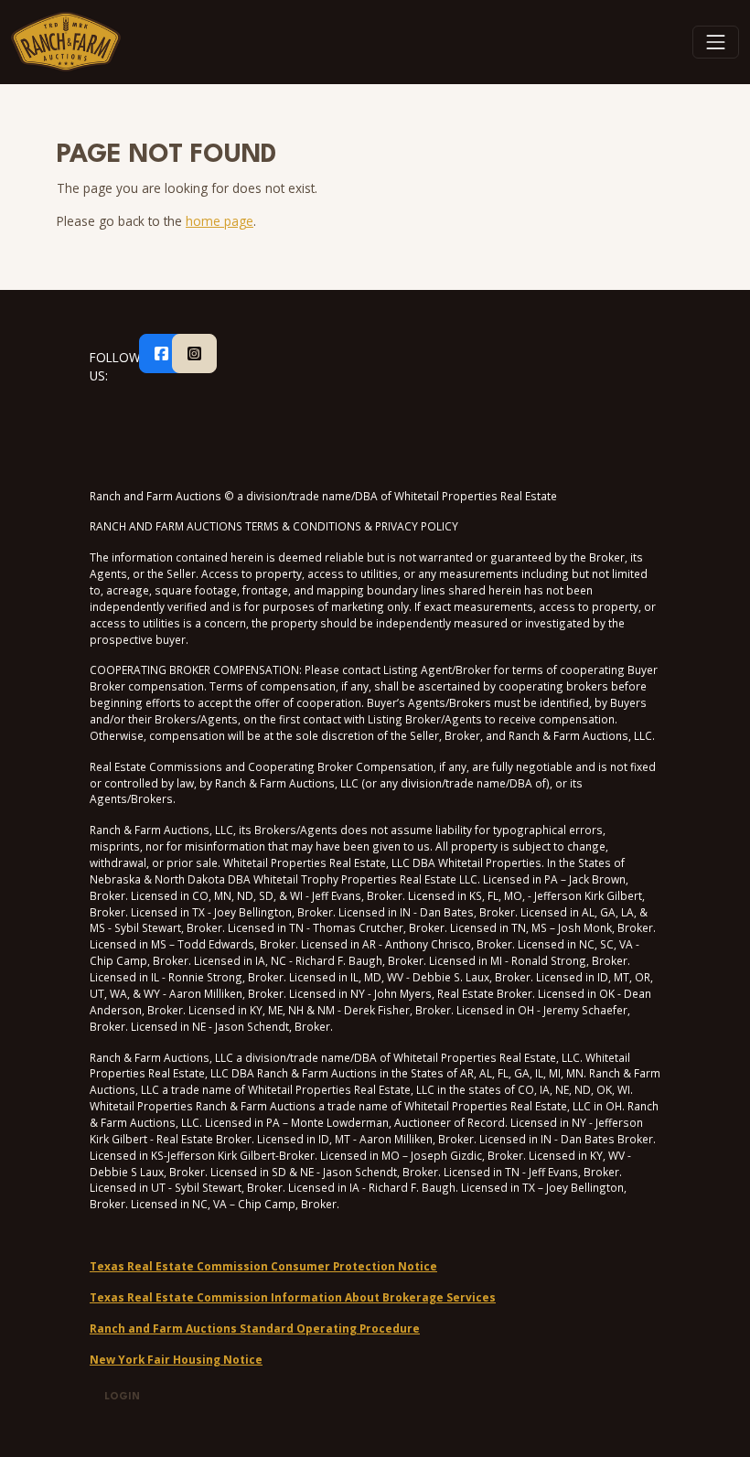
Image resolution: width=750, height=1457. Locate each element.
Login (122, 1397)
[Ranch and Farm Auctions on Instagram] (194, 354)
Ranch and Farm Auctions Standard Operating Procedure (255, 1328)
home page (219, 221)
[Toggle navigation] (716, 42)
